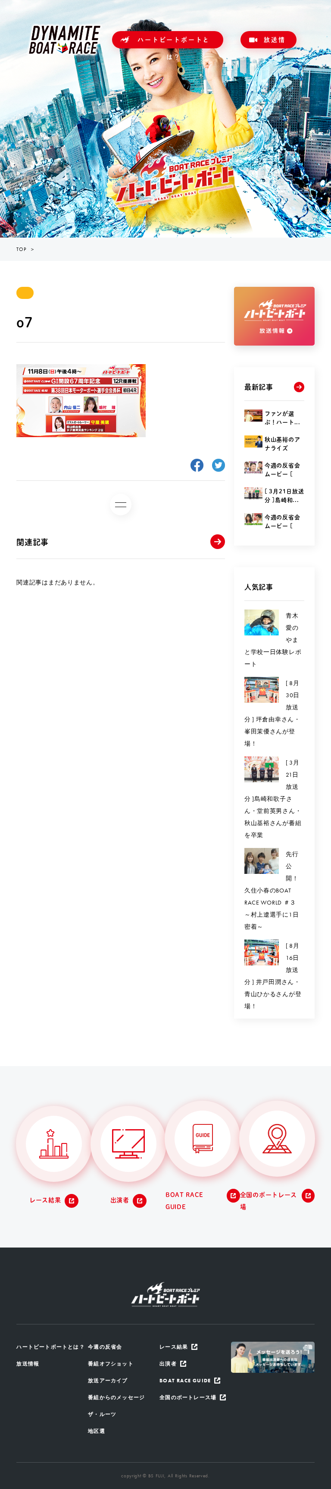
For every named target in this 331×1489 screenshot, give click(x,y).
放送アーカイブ (108, 1380)
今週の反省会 (105, 1346)
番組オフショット (111, 1363)
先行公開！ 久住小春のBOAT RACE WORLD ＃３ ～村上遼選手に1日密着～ (274, 890)
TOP (21, 249)
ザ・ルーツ (102, 1414)
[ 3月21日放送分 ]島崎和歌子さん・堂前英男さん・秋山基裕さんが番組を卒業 (272, 799)
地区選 (96, 1431)
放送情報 (274, 42)
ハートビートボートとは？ (173, 42)
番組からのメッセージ (116, 1397)
